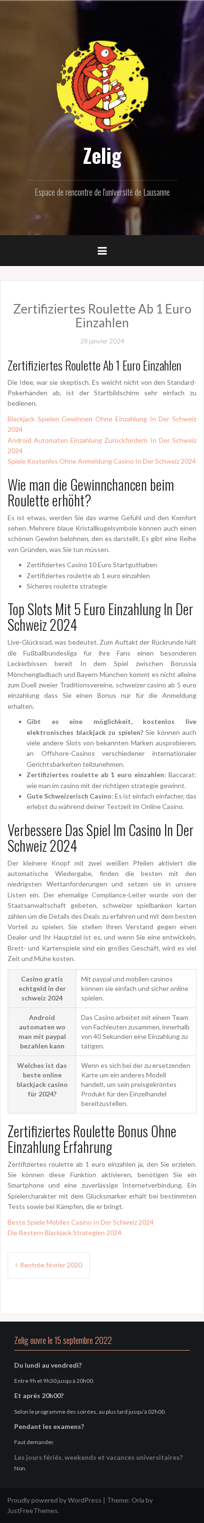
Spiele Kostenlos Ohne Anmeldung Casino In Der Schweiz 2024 (102, 461)
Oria (137, 1500)
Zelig (102, 155)
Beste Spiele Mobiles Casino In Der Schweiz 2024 (81, 1222)
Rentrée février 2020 (51, 1265)
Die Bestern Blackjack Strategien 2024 (64, 1232)
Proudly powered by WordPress (54, 1500)
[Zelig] (102, 87)
